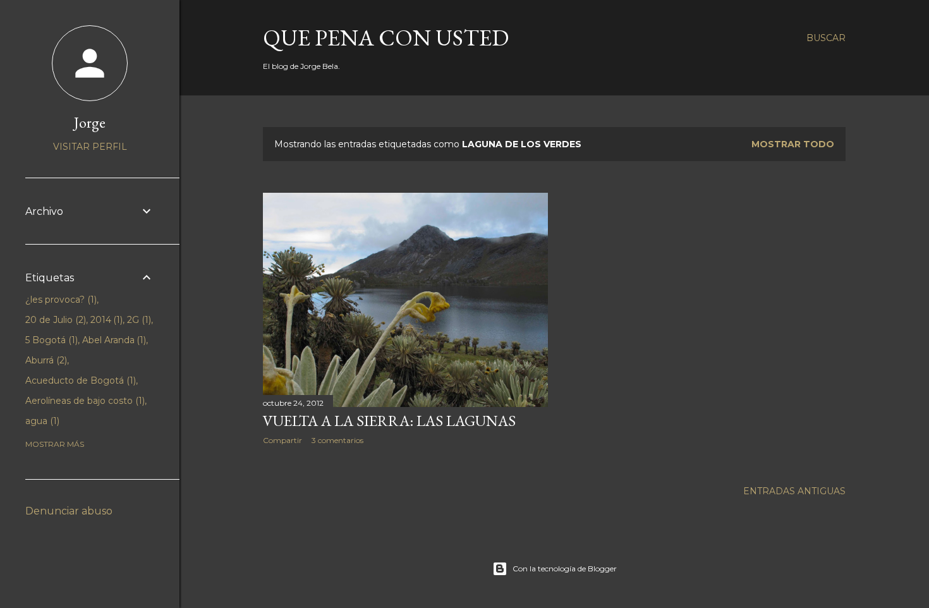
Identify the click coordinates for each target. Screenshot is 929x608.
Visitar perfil (90, 146)
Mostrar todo (792, 144)
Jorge (90, 122)
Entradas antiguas (794, 491)
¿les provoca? (59, 299)
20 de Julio (54, 319)
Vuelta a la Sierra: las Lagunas (389, 420)
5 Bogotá (50, 340)
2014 (105, 319)
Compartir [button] (282, 440)
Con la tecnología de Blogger (565, 568)
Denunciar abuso (68, 511)
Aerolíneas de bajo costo (83, 400)
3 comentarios (337, 440)
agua (41, 421)
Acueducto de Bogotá (79, 380)
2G (138, 319)
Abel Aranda (113, 340)
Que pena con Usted (386, 37)
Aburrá (44, 360)
